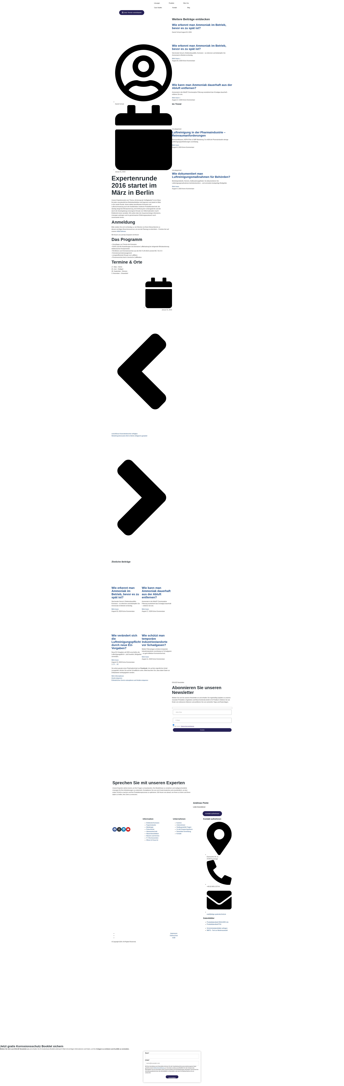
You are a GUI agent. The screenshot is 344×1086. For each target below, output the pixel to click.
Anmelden (172, 1077)
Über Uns (186, 3)
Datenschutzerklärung (159, 1068)
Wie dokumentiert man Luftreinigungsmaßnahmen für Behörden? (201, 175)
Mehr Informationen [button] (118, 676)
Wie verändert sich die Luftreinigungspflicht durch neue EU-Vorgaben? (126, 642)
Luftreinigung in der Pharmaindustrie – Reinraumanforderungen (198, 134)
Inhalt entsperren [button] (117, 678)
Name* (147, 1053)
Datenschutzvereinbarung (187, 726)
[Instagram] (119, 829)
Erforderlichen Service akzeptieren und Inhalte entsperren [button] (130, 680)
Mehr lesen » (176, 58)
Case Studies (158, 7)
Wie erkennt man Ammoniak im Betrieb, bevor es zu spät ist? (125, 592)
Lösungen (157, 3)
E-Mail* (147, 1060)
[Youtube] (128, 829)
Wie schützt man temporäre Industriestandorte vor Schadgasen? (154, 640)
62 (117, 664)
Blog (188, 7)
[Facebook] (114, 829)
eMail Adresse (121, 231)
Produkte (171, 3)
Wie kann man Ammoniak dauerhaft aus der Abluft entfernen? (156, 592)
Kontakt (174, 7)
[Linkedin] (123, 829)
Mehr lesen (115, 609)
